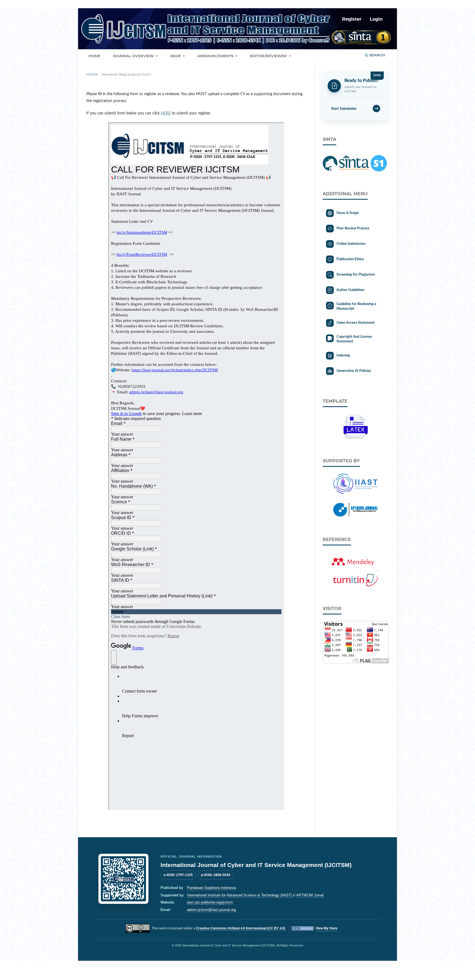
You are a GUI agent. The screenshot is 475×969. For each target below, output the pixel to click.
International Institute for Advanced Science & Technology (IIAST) (240, 895)
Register (351, 19)
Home (92, 74)
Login (376, 19)
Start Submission (355, 108)
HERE (166, 113)
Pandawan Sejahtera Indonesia (211, 888)
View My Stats (327, 928)
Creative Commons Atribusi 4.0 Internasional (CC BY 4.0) (240, 928)
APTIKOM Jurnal (310, 895)
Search (376, 55)
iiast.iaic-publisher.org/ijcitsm (210, 902)
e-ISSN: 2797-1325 (178, 875)
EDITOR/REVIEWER (269, 56)
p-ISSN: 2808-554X (215, 875)
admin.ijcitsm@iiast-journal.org (211, 910)
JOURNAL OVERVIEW (134, 56)
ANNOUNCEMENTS (215, 56)
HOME (94, 56)
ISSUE (176, 56)
